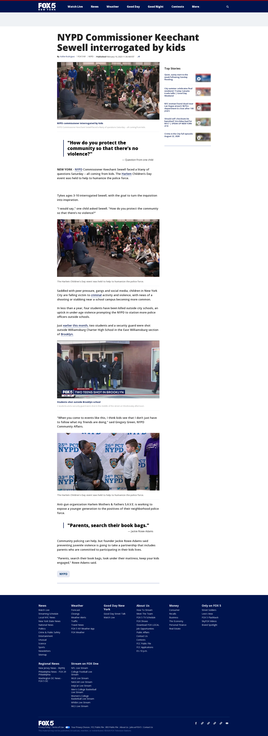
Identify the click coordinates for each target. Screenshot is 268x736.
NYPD (91, 56)
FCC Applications (144, 647)
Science (42, 643)
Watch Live (43, 609)
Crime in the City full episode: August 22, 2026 (178, 135)
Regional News (48, 663)
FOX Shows (142, 621)
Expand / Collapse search (228, 6)
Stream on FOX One (84, 663)
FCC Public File (143, 643)
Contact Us (142, 636)
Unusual (42, 639)
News (42, 605)
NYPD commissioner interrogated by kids (80, 123)
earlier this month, (75, 325)
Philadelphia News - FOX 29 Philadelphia (52, 673)
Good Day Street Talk (114, 613)
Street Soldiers (209, 609)
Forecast (75, 609)
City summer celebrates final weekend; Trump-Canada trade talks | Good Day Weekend (178, 92)
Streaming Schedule (48, 613)
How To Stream (144, 609)
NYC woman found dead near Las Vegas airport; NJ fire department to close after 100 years (179, 107)
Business (173, 617)
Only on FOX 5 (211, 605)
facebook (196, 723)
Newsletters (44, 650)
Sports (41, 647)
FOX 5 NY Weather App (82, 628)
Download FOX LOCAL (147, 624)
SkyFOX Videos (209, 621)
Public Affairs (142, 632)
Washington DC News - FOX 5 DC (50, 679)
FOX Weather (78, 632)
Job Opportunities (145, 628)
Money (174, 605)
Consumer (174, 609)
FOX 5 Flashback (210, 617)
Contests (140, 639)
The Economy (176, 621)
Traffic (74, 621)
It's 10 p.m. (141, 650)
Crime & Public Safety (49, 632)
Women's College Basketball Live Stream (82, 697)
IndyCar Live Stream (81, 685)
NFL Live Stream (79, 668)
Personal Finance (177, 624)
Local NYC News (46, 617)
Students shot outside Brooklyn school (78, 401)
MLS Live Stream (79, 706)
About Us (142, 605)
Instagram (202, 723)
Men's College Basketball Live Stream (83, 691)
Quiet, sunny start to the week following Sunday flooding (176, 77)
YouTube (214, 723)
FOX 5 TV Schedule (145, 617)
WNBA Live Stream (80, 702)
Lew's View (207, 613)
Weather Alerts (78, 617)
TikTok (208, 723)
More (195, 6)
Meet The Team (144, 613)
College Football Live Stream (81, 673)
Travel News (77, 624)
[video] (203, 78)
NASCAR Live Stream (81, 681)
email (227, 723)
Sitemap (42, 654)
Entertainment (45, 636)
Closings (75, 613)
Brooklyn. (67, 334)
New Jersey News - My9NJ (51, 668)
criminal (96, 295)
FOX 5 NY (82, 56)
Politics (42, 628)
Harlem (127, 174)
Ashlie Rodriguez (67, 56)
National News (45, 624)
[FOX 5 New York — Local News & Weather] (48, 6)
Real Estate (175, 628)
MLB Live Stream (80, 678)
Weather (77, 605)
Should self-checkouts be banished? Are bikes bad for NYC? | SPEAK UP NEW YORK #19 (178, 122)
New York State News (49, 621)
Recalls (172, 613)
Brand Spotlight (209, 624)
